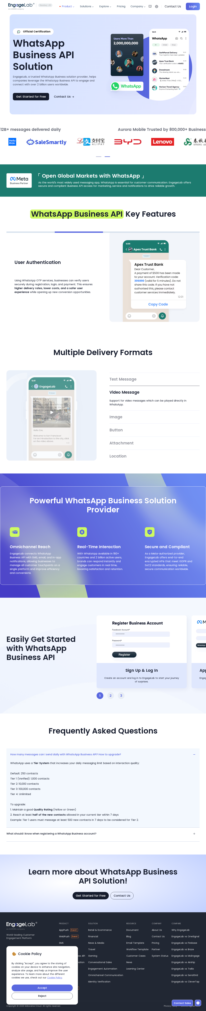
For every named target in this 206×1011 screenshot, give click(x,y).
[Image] (154, 417)
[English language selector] (156, 6)
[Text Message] (154, 379)
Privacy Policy (170, 1006)
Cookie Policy (54, 977)
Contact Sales (182, 1003)
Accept (42, 988)
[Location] (154, 456)
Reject (42, 996)
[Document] (151, 6)
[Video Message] (154, 398)
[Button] (154, 430)
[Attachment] (154, 443)
